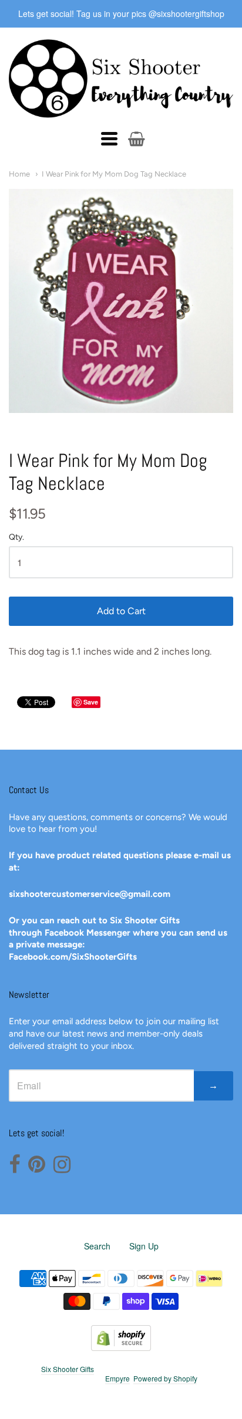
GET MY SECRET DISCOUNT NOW (121, 799)
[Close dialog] (219, 611)
